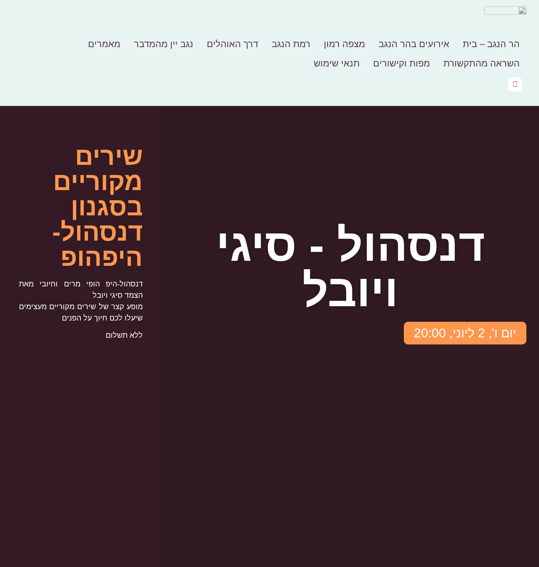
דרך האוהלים (232, 44)
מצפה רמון (344, 44)
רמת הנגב (291, 44)
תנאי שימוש (337, 63)
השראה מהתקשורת (481, 63)
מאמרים (104, 44)
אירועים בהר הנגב (414, 44)
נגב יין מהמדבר (163, 44)
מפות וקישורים (401, 63)
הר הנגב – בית (491, 44)
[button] (465, 333)
